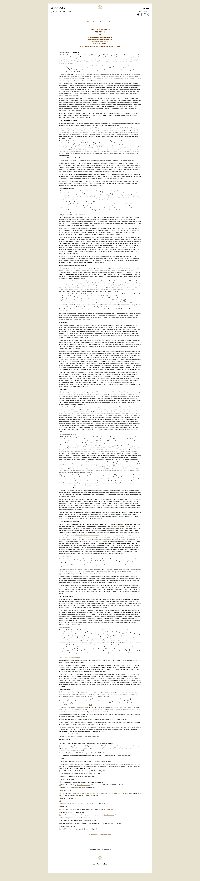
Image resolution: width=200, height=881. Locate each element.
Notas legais (93, 876)
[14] (84, 404)
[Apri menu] (147, 7)
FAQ (87, 876)
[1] (80, 110)
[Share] (148, 14)
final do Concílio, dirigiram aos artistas (87, 535)
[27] (105, 724)
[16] (91, 472)
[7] (85, 260)
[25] (90, 705)
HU (103, 21)
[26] (108, 712)
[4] (114, 165)
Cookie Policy (100, 876)
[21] (83, 549)
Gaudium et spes (117, 526)
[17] (87, 516)
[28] (64, 729)
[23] (65, 645)
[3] (136, 160)
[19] (117, 539)
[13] (87, 386)
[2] (127, 132)
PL (109, 21)
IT (106, 21)
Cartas (65, 12)
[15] (115, 429)
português (143, 11)
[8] (124, 300)
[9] (131, 302)
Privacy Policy (108, 876)
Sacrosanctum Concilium (100, 541)
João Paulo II (56, 12)
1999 (69, 12)
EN (94, 21)
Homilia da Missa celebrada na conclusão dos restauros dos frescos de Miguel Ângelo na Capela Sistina (101, 793)
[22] (123, 553)
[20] (139, 545)
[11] (67, 311)
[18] (138, 532)
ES (97, 21)
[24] (89, 662)
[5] (123, 171)
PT (112, 21)
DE (91, 21)
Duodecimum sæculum (83, 785)
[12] (60, 363)
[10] (67, 307)
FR (100, 21)
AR (88, 21)
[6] (95, 225)
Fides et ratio (79, 761)
